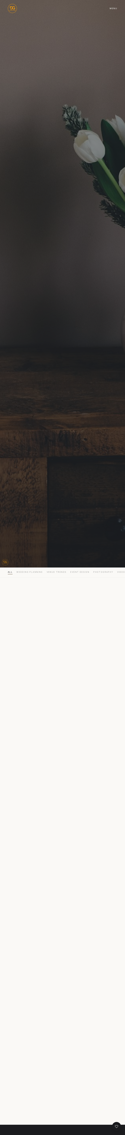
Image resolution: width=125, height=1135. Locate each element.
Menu (113, 8)
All (10, 572)
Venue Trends (57, 572)
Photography (103, 572)
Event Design (79, 572)
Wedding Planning (29, 572)
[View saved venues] (116, 1126)
